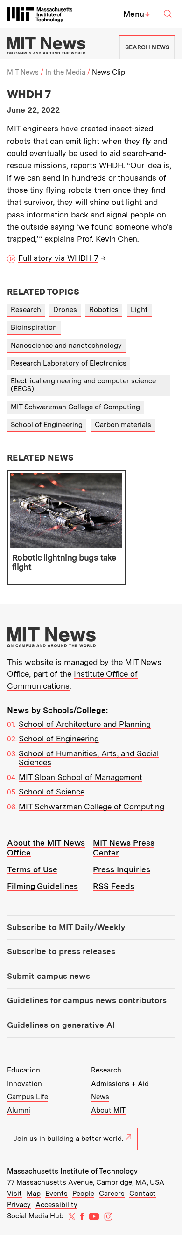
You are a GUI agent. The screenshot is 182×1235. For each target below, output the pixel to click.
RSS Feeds (113, 886)
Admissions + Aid (120, 1083)
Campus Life (27, 1096)
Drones (65, 309)
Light (139, 309)
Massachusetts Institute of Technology (72, 1171)
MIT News (23, 72)
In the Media (65, 72)
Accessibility (56, 1205)
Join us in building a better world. (68, 1138)
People (83, 1193)
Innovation (24, 1083)
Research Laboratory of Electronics (68, 363)
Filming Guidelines (42, 886)
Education (23, 1070)
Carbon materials (123, 425)
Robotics (104, 309)
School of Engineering (47, 425)
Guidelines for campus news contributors (87, 1000)
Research (26, 309)
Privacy (19, 1205)
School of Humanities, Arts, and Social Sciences (89, 758)
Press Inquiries (121, 869)
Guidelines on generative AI (61, 1025)
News (100, 1096)
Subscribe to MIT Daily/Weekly (66, 927)
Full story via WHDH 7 (58, 258)
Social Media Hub (35, 1216)
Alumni (18, 1110)
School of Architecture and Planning (85, 724)
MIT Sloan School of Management (80, 777)
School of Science (51, 791)
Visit (14, 1193)
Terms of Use (32, 869)
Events (56, 1193)
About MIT (108, 1110)
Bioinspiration (34, 327)
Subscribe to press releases (61, 951)
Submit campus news (48, 976)
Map (34, 1193)
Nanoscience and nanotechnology (66, 345)
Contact (142, 1193)
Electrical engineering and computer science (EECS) (83, 385)
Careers (112, 1193)
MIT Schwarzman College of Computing (75, 407)
